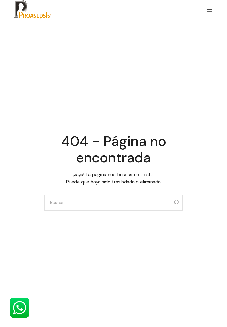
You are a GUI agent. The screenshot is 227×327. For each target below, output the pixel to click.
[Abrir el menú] (209, 9)
